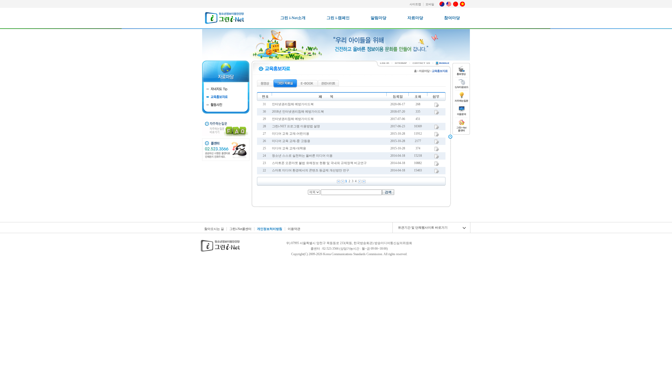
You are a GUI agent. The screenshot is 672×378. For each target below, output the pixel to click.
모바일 (430, 4)
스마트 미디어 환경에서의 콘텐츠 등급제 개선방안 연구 (310, 170)
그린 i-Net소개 (293, 18)
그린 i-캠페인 (338, 18)
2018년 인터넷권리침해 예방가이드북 (298, 111)
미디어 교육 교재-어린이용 (290, 133)
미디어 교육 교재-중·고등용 (291, 141)
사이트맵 (415, 4)
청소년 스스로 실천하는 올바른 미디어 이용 (302, 156)
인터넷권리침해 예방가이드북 (293, 104)
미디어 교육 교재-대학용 (289, 148)
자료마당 (415, 18)
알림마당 (378, 18)
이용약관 (294, 229)
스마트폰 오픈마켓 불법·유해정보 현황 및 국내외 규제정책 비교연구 (319, 163)
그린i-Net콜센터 (240, 229)
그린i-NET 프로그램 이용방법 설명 (296, 126)
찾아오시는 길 (214, 229)
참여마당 (452, 18)
